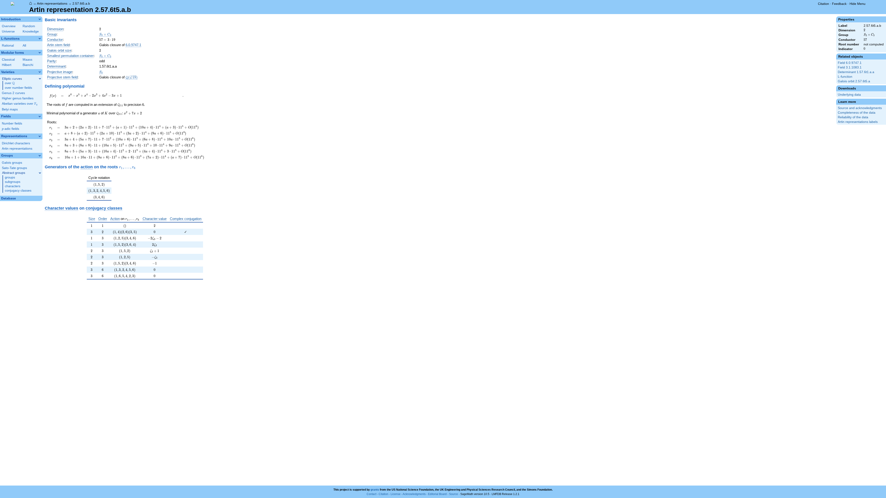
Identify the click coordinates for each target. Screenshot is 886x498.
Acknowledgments (414, 494)
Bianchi (28, 65)
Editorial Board (437, 494)
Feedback (839, 4)
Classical (8, 59)
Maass (27, 59)
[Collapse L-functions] (40, 38)
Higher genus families (17, 98)
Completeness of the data (856, 112)
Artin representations (52, 3)
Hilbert (6, 65)
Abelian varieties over (19, 103)
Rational (8, 45)
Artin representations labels (858, 122)
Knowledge (31, 31)
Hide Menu (857, 4)
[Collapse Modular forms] (40, 52)
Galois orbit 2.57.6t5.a (854, 81)
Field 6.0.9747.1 (850, 63)
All (24, 45)
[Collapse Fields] (40, 116)
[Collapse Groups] (40, 155)
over (10, 83)
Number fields (12, 123)
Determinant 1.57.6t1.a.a (856, 72)
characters (12, 186)
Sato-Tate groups (14, 168)
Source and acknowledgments (860, 108)
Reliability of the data (853, 117)
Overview (8, 26)
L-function (845, 76)
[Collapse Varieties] (40, 72)
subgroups (12, 182)
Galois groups (12, 162)
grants (375, 489)
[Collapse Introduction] (40, 19)
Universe (8, 31)
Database (8, 198)
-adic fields (10, 128)
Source (453, 494)
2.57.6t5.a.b (81, 3)
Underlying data (849, 94)
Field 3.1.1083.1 (850, 67)
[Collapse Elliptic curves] (40, 78)
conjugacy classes (18, 190)
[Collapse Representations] (40, 136)
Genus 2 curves (13, 93)
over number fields (18, 87)
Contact (371, 494)
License (396, 494)
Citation (823, 4)
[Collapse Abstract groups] (40, 173)
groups (10, 177)
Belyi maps (10, 109)
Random (29, 26)
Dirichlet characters (16, 143)
